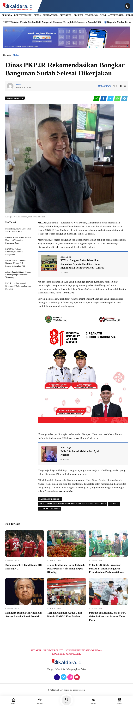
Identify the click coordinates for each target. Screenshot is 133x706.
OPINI (103, 15)
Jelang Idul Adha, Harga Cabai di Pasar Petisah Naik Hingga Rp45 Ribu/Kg (66, 569)
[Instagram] (69, 677)
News (108, 86)
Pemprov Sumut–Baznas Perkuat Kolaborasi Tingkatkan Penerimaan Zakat (18, 240)
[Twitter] (63, 677)
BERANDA (7, 15)
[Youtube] (76, 677)
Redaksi (36, 650)
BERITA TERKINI (22, 15)
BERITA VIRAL (50, 15)
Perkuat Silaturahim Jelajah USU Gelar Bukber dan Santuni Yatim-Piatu (107, 616)
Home (13, 703)
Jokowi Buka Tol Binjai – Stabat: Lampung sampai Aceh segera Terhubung (18, 275)
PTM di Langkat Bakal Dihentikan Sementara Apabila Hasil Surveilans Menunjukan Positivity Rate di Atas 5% (82, 264)
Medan (16, 55)
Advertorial (116, 15)
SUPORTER (65, 15)
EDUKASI (78, 15)
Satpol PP (114, 504)
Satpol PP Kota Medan (49, 508)
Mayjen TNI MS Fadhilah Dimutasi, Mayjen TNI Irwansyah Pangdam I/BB (15, 263)
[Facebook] (56, 677)
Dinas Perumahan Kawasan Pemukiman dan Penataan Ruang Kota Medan (72, 504)
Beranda (7, 55)
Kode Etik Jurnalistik (66, 654)
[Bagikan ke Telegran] (124, 98)
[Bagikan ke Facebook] (103, 98)
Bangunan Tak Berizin (49, 499)
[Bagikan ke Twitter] (110, 98)
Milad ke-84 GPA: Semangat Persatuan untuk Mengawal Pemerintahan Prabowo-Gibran (106, 569)
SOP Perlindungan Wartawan (83, 650)
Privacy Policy (53, 650)
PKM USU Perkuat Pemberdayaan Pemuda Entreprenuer (14, 252)
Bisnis (37, 15)
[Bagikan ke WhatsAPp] (117, 98)
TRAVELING (91, 15)
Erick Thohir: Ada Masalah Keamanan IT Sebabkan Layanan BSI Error (18, 286)
